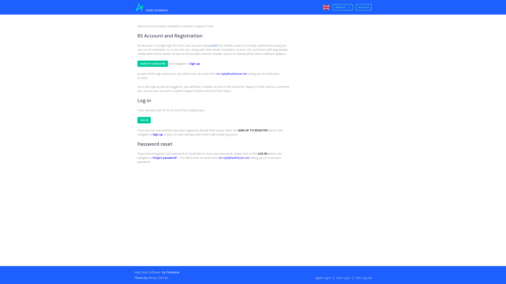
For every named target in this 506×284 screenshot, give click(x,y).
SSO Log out (363, 278)
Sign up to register (152, 63)
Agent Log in (323, 278)
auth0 (213, 45)
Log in (364, 7)
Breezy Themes (158, 278)
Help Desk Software (147, 272)
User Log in (343, 278)
